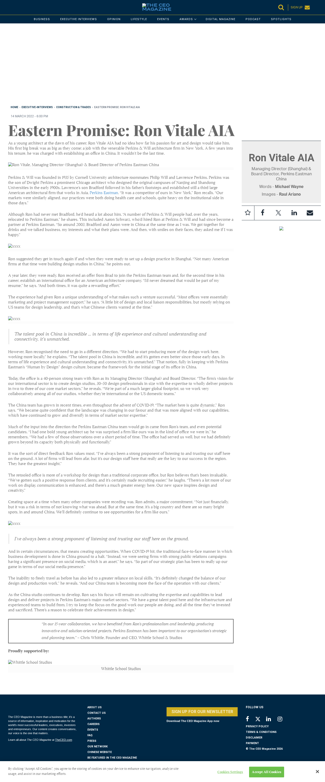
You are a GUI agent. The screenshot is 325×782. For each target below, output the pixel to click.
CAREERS (93, 724)
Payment (252, 743)
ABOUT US (94, 707)
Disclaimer (254, 737)
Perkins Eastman (104, 192)
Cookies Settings (230, 772)
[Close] (317, 771)
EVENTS (92, 729)
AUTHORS (94, 718)
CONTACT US (96, 713)
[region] (160, 65)
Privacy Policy (257, 726)
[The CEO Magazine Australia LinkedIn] (272, 719)
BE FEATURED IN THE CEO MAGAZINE (112, 757)
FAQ (89, 735)
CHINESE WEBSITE (99, 752)
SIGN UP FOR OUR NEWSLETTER (202, 711)
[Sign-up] (310, 213)
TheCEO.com (63, 739)
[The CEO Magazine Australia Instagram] (283, 719)
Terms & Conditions (261, 732)
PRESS (91, 741)
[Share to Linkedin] (294, 213)
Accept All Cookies (266, 772)
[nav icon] (10, 7)
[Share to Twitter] (278, 213)
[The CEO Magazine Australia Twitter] (260, 720)
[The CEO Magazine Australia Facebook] (250, 719)
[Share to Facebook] (262, 213)
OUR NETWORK (97, 746)
